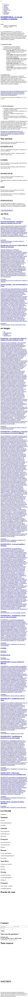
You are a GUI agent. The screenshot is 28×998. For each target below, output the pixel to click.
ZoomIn (2, 240)
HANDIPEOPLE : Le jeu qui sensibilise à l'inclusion (11, 18)
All (4, 217)
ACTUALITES (7, 218)
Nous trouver (6, 12)
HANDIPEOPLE (13, 25)
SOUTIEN (5, 14)
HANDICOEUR (7, 335)
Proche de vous (6, 10)
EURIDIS (5, 334)
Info (5, 240)
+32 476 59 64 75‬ (12, 939)
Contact (5, 11)
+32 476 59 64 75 (7, 210)
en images (5, 7)
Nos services (6, 5)
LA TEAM (6, 8)
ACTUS (5, 6)
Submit (2, 930)
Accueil (5, 3)
